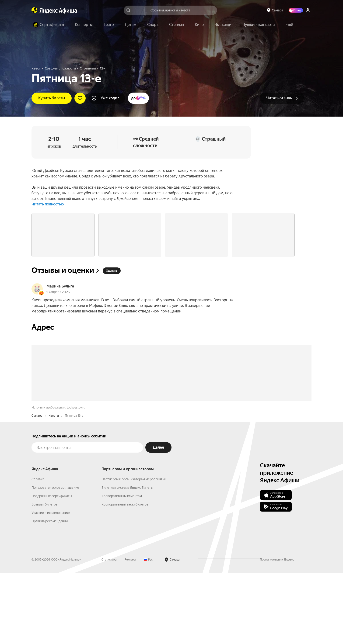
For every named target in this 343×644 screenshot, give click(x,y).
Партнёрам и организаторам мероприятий (134, 550)
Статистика (109, 630)
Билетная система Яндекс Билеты (127, 558)
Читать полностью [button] (48, 204)
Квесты (54, 486)
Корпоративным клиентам (122, 566)
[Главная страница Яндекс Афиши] (35, 10)
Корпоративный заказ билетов (125, 575)
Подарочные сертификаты (52, 566)
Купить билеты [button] (51, 98)
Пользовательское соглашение (55, 558)
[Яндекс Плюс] (296, 10)
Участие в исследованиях (51, 583)
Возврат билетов (45, 575)
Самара (37, 486)
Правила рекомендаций (50, 592)
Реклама (130, 630)
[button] (289, 25)
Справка (38, 550)
